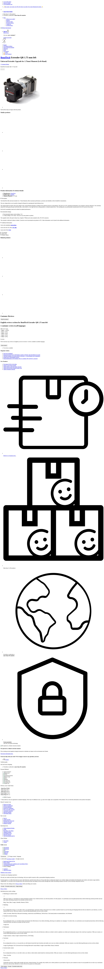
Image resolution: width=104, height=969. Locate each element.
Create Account (6, 819)
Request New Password (8, 820)
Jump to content (6, 3)
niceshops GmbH (11, 858)
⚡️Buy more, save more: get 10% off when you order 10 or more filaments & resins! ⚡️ (23, 6)
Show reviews (4, 345)
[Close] (1, 9)
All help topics (9, 25)
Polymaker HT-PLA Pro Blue (10, 364)
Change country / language (15, 856)
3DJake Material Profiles (8, 828)
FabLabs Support (7, 834)
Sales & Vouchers (7, 812)
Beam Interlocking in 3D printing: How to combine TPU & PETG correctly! (20, 358)
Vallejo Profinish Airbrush (9, 369)
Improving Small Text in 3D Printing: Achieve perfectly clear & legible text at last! (21, 354)
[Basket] (53, 42)
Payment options (10, 22)
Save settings (4, 966)
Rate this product (4, 319)
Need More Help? (7, 813)
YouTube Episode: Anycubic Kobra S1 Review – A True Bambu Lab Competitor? (21, 356)
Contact (5, 842)
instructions (13, 225)
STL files (14, 227)
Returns (8, 20)
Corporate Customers (8, 810)
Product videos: (5, 235)
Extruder (12, 194)
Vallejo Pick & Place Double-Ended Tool (12, 368)
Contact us (8, 24)
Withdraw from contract (6, 872)
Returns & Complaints (8, 808)
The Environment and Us (9, 836)
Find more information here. (7, 753)
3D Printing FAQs (7, 833)
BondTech (5, 57)
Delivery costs (9, 21)
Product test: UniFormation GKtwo (11, 357)
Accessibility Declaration (9, 865)
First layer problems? (8, 353)
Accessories (4, 232)
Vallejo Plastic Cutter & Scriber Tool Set (12, 366)
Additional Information (7, 222)
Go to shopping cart (7, 4)
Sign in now (6, 32)
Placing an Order (7, 804)
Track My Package (7, 822)
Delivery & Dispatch (8, 805)
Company (5, 868)
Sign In (5, 818)
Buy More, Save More (8, 830)
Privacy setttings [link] (7, 866)
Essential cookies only (10, 886)
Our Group (5, 840)
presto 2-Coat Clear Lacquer (9, 365)
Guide (4, 829)
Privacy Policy (6, 862)
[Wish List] (4, 40)
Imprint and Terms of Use (9, 861)
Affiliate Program (7, 832)
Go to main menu (7, 1)
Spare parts (4, 233)
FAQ (10, 230)
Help (4, 17)
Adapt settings (19, 886)
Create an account (7, 37)
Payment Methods (7, 807)
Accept (2, 886)
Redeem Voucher (7, 823)
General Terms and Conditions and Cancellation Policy (15, 863)
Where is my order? (10, 19)
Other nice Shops (7, 870)
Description (4, 198)
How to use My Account (8, 809)
